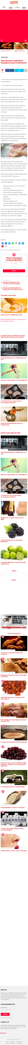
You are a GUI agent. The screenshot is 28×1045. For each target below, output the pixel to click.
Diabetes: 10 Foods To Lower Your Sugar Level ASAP (20, 51)
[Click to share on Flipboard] (16, 243)
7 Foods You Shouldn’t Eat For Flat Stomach (7, 51)
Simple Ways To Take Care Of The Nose (14, 851)
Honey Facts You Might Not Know (11, 315)
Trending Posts (24, 8)
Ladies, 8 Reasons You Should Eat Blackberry (12, 541)
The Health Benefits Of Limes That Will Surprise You (13, 563)
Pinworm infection (14, 250)
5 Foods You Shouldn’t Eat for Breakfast (14, 742)
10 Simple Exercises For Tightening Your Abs (13, 358)
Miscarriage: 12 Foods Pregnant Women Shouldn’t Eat (14, 720)
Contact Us (19, 1043)
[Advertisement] (14, 24)
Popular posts (11, 8)
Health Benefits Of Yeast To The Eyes (13, 808)
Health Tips (4, 57)
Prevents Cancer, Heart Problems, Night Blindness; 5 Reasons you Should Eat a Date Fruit (14, 764)
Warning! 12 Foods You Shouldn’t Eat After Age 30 (12, 698)
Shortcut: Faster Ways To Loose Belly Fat (14, 380)
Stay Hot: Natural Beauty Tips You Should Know (12, 424)
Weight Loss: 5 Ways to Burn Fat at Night (12, 518)
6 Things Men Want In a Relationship (12, 787)
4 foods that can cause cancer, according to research (11, 402)
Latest (4, 7)
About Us (12, 1041)
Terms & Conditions (10, 1043)
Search (25, 40)
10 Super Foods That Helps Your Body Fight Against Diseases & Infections (13, 336)
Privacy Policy (19, 1041)
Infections (5, 250)
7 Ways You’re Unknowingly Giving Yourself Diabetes (12, 829)
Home (7, 1041)
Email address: (4, 1007)
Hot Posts (17, 7)
